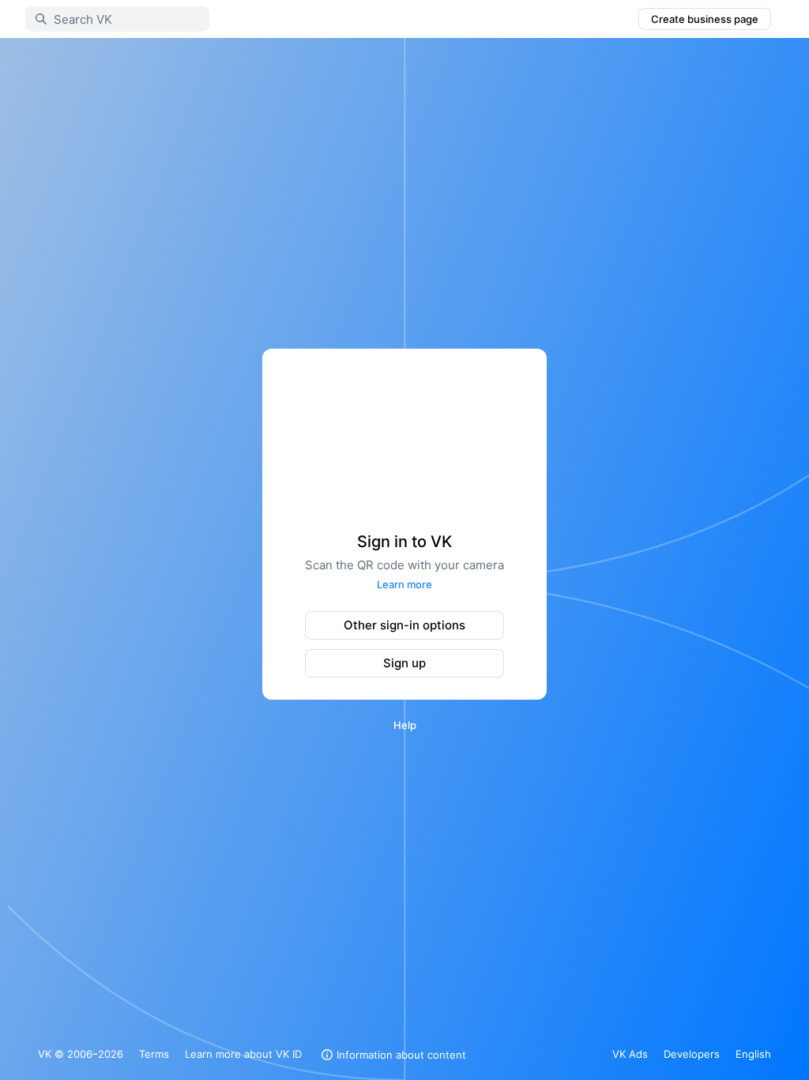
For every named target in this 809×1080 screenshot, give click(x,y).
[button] (392, 1054)
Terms (154, 1054)
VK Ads (630, 1054)
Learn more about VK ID (243, 1054)
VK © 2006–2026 (80, 1054)
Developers (692, 1054)
